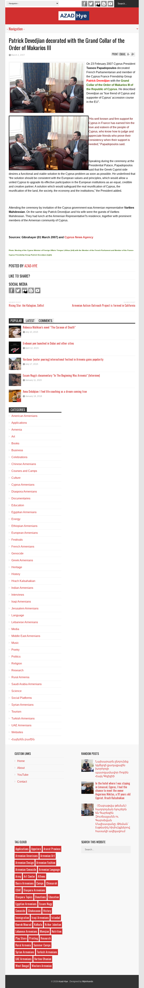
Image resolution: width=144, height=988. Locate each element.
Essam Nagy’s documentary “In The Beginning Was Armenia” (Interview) (61, 375)
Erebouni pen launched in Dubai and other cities (48, 343)
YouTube (22, 774)
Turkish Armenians (23, 718)
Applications (19, 422)
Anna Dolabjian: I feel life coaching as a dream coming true (55, 391)
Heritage (16, 567)
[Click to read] (15, 332)
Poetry (15, 649)
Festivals (17, 539)
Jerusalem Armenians (24, 608)
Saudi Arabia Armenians (26, 684)
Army (18, 876)
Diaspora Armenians (24, 491)
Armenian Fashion (45, 863)
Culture (16, 477)
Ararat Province (52, 849)
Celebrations (19, 457)
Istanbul (55, 918)
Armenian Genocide (25, 869)
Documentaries (20, 498)
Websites (17, 732)
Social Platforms (21, 697)
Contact (22, 781)
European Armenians (24, 532)
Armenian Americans (26, 856)
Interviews (17, 594)
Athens (41, 876)
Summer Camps (42, 945)
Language (17, 615)
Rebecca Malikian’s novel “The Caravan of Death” (49, 327)
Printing (33, 938)
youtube (110, 4)
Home (21, 760)
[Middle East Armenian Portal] (73, 18)
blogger (104, 4)
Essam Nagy (45, 904)
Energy (15, 519)
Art (13, 436)
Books (15, 443)
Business (17, 450)
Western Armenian (42, 966)
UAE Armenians (21, 725)
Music (15, 642)
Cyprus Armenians (22, 484)
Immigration (22, 918)
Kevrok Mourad (23, 924)
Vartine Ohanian (42, 959)
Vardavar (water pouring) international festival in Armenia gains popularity (63, 359)
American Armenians (24, 415)
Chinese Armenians (23, 464)
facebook (84, 4)
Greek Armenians (22, 560)
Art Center (29, 876)
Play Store (21, 938)
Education (17, 505)
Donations (40, 897)
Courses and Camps (24, 470)
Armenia (16, 429)
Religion (16, 663)
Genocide (17, 553)
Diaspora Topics (23, 897)
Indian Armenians (22, 587)
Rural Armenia (20, 677)
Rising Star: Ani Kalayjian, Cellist (26, 305)
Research (17, 670)
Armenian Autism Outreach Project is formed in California (103, 305)
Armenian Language (49, 869)
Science (16, 690)
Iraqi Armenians (21, 601)
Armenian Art (47, 856)
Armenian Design (24, 863)
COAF (18, 890)
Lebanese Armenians (24, 622)
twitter (91, 4)
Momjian (44, 931)
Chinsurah (51, 883)
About (21, 767)
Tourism (16, 711)
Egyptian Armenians (24, 512)
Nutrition (56, 931)
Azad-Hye (30, 265)
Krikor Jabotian (53, 924)
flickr (97, 4)
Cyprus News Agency (78, 237)
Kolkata (38, 924)
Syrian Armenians (22, 704)
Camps (40, 883)
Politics (16, 656)
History (15, 574)
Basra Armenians (24, 883)
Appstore (36, 849)
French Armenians (22, 546)
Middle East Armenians (25, 635)
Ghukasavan (34, 911)
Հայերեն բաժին (23, 739)
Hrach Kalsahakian (23, 580)
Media (15, 629)
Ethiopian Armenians (24, 525)
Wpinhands (87, 981)
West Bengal (22, 966)
